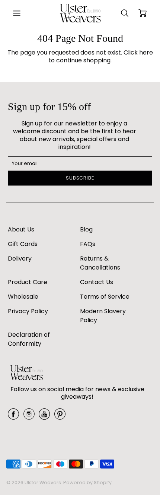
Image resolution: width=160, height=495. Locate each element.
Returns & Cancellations (100, 263)
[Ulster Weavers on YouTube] (44, 416)
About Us (21, 229)
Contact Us (96, 282)
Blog (86, 229)
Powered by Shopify (87, 482)
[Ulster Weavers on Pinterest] (59, 416)
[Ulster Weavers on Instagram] (29, 416)
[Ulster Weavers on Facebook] (13, 416)
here (146, 52)
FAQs (87, 244)
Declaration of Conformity (29, 339)
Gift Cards (23, 244)
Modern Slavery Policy (103, 315)
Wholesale (23, 296)
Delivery (20, 258)
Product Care (27, 282)
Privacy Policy (28, 311)
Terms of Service (104, 296)
